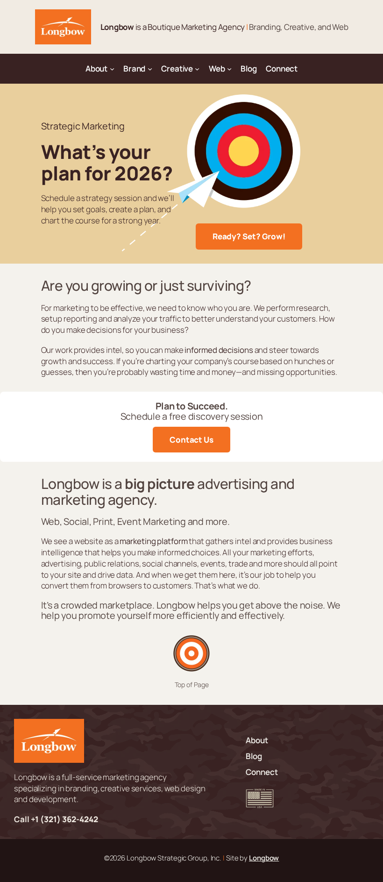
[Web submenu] (229, 68)
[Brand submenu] (150, 68)
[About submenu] (112, 68)
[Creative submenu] (197, 68)
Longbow (264, 857)
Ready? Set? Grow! (249, 236)
